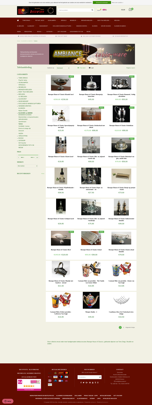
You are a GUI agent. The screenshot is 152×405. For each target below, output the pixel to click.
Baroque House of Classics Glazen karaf (60, 156)
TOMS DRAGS (26, 20)
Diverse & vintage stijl (25, 128)
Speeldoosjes (22, 121)
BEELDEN (117, 20)
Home (18, 41)
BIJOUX (39, 31)
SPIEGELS (63, 20)
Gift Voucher (62, 31)
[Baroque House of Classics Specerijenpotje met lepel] (61, 114)
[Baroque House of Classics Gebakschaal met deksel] (91, 114)
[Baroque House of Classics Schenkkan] (121, 114)
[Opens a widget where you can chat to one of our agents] (7, 401)
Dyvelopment (105, 402)
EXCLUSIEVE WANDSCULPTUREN (62, 26)
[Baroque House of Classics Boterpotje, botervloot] (91, 82)
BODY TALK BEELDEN (103, 20)
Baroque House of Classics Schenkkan (121, 125)
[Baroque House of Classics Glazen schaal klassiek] (121, 238)
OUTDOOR (49, 31)
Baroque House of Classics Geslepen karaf (61, 218)
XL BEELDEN (20, 26)
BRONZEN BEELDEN (86, 20)
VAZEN (19, 31)
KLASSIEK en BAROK (120, 26)
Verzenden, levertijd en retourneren (47, 398)
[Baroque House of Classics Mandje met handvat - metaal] (61, 269)
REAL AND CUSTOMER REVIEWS (92, 36)
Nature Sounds (106, 26)
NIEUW (88, 31)
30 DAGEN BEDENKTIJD (121, 36)
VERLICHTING (28, 31)
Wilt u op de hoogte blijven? (89, 372)
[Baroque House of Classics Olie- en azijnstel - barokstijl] (91, 207)
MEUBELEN (73, 20)
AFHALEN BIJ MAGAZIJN (110, 398)
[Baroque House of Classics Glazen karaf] (61, 145)
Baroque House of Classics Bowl (61, 250)
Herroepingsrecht (68, 398)
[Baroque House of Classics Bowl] (61, 238)
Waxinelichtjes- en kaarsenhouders (28, 117)
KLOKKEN (94, 26)
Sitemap (92, 398)
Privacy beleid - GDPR (91, 395)
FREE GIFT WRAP (62, 36)
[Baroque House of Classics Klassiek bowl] (61, 82)
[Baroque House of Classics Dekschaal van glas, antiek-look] (121, 145)
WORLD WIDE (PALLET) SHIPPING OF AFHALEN (33, 36)
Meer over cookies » (117, 2)
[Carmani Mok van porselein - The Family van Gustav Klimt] (91, 269)
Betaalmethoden (105, 395)
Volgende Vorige (130, 327)
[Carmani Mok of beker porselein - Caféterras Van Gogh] (61, 300)
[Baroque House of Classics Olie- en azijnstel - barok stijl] (91, 145)
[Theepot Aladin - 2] (91, 300)
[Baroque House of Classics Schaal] (91, 238)
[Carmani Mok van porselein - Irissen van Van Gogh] (121, 269)
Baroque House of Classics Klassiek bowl (61, 94)
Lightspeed (93, 402)
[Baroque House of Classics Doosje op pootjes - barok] (121, 176)
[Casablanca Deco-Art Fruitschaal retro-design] (121, 300)
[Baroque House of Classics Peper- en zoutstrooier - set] (91, 176)
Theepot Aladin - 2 (91, 312)
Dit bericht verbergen (102, 2)
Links (99, 398)
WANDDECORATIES (81, 26)
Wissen (42, 173)
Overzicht (21, 130)
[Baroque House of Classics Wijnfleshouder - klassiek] (61, 176)
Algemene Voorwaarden (64, 395)
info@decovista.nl (121, 381)
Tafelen (35, 41)
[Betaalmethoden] (50, 373)
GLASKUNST (31, 26)
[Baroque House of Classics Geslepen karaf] (61, 207)
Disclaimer (78, 395)
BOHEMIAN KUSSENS (25, 115)
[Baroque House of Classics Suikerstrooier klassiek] (121, 207)
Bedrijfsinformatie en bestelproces (42, 395)
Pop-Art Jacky (39, 20)
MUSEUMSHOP (43, 26)
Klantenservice (82, 398)
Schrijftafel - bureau (24, 126)
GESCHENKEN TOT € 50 (76, 31)
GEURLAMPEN (52, 20)
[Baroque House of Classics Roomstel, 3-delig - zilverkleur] (121, 82)
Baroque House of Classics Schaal (91, 250)
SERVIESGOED (23, 119)
